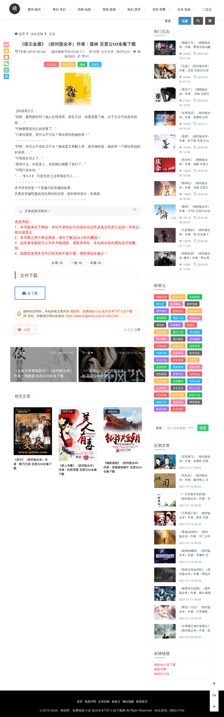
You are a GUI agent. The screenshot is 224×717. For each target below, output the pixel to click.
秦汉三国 (178, 332)
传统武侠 (178, 402)
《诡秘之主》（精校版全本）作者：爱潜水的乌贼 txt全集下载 (194, 46)
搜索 (202, 427)
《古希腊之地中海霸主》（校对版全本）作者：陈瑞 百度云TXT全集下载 (194, 630)
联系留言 (141, 701)
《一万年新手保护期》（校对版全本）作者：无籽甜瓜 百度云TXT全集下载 (194, 500)
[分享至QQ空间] (6, 51)
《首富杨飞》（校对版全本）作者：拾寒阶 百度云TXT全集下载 (194, 460)
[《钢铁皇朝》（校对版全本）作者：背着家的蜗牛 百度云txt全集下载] (122, 432)
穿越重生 (175, 325)
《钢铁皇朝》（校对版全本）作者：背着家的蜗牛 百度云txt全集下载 (122, 467)
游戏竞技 (178, 346)
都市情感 (192, 304)
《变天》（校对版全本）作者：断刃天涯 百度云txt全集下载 (33, 463)
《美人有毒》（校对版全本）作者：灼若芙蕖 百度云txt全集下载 (78, 469)
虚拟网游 (161, 318)
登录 (168, 21)
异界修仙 (194, 374)
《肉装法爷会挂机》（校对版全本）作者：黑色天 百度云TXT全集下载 (194, 573)
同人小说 (194, 388)
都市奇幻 (161, 311)
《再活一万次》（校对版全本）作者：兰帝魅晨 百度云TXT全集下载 (194, 611)
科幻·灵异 (134, 9)
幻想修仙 (178, 381)
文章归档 (104, 701)
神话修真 (194, 332)
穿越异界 (161, 332)
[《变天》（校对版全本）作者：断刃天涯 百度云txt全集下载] (33, 430)
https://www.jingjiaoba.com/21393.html (91, 316)
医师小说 (194, 395)
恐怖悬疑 (161, 374)
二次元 (207, 9)
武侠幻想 (161, 353)
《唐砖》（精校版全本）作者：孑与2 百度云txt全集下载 (194, 210)
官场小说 (194, 381)
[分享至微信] (6, 63)
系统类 (160, 325)
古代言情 (51, 64)
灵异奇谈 (161, 346)
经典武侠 (194, 318)
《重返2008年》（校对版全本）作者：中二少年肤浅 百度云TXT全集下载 (194, 538)
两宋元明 (161, 409)
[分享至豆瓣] (6, 70)
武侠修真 (178, 353)
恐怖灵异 (194, 367)
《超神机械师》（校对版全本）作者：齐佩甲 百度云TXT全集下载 (194, 554)
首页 (22, 34)
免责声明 (90, 701)
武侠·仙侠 (84, 9)
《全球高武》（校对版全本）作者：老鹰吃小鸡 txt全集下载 (194, 117)
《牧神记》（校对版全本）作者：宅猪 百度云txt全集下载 (193, 187)
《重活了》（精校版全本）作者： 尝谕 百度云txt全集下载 (194, 93)
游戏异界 (194, 346)
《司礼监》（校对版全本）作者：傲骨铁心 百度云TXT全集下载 (193, 479)
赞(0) (85, 56)
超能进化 (178, 311)
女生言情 (37, 34)
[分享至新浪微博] (6, 44)
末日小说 (161, 360)
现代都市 (161, 339)
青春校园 (194, 297)
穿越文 (95, 64)
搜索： (160, 428)
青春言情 (178, 297)
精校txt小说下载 (165, 664)
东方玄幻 (178, 409)
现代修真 (178, 339)
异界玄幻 (178, 374)
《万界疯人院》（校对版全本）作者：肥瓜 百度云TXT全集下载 (194, 517)
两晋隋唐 (194, 402)
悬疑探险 (178, 367)
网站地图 (128, 701)
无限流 (193, 360)
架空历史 (194, 353)
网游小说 (178, 318)
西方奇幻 (194, 311)
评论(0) (125, 51)
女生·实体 (184, 9)
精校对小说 (161, 673)
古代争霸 (178, 395)
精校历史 (23, 411)
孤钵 (82, 64)
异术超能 (161, 381)
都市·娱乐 (34, 9)
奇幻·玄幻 (59, 9)
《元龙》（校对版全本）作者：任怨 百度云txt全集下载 (194, 70)
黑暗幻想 (161, 297)
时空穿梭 (178, 360)
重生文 (160, 304)
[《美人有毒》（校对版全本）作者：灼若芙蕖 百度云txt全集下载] (78, 434)
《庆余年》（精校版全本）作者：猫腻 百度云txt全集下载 (193, 163)
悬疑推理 (161, 367)
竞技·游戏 (109, 9)
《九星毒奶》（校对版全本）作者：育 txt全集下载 (194, 234)
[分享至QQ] (6, 57)
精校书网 (160, 669)
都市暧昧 (175, 304)
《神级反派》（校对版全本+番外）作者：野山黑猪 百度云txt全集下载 (194, 257)
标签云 (116, 701)
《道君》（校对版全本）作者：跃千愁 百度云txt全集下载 (194, 140)
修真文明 (161, 402)
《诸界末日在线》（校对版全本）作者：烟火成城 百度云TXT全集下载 (194, 592)
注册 (185, 21)
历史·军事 (159, 9)
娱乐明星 (161, 388)
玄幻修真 (194, 339)
